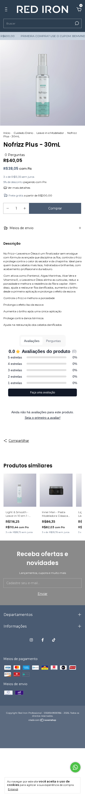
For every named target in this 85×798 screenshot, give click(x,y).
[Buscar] (76, 23)
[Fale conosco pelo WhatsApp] (75, 767)
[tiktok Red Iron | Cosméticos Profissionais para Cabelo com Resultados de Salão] (54, 640)
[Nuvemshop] (42, 720)
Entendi (13, 789)
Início (6, 133)
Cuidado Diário (23, 133)
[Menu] (6, 10)
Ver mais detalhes (18, 187)
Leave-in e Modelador (50, 133)
